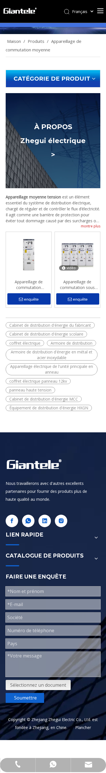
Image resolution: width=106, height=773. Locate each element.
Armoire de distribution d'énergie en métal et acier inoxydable (51, 354)
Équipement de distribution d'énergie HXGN (48, 407)
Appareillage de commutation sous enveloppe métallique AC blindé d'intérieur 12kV (77, 284)
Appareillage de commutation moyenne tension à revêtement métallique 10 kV (28, 284)
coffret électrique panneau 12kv (38, 381)
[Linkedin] (44, 521)
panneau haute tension (30, 390)
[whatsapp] (28, 521)
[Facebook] (12, 521)
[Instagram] (61, 521)
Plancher (83, 727)
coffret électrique (24, 343)
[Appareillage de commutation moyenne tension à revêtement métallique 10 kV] (28, 254)
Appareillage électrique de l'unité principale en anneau (51, 369)
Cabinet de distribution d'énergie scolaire (46, 334)
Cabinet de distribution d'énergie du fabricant (50, 325)
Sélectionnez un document (38, 685)
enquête (31, 299)
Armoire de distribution (71, 343)
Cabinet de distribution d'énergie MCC (43, 399)
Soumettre (25, 698)
